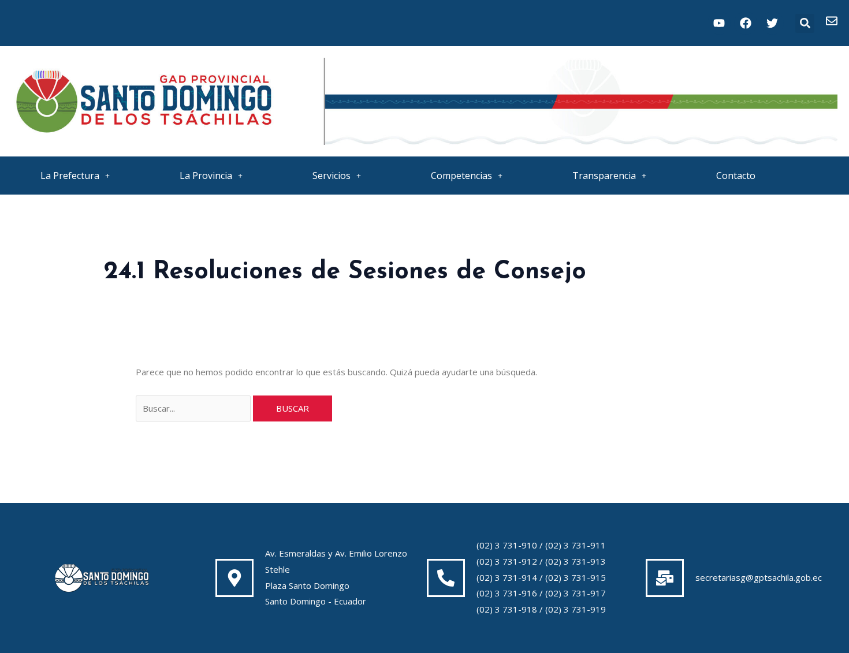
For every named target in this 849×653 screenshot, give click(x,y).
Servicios (331, 175)
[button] (804, 23)
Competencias (461, 175)
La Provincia (206, 175)
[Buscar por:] (194, 408)
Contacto (735, 175)
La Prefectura (69, 175)
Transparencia (604, 175)
